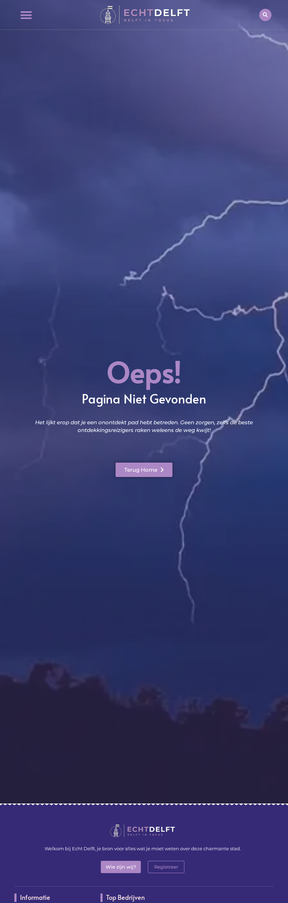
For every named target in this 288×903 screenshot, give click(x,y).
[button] (26, 15)
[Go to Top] (264, 850)
